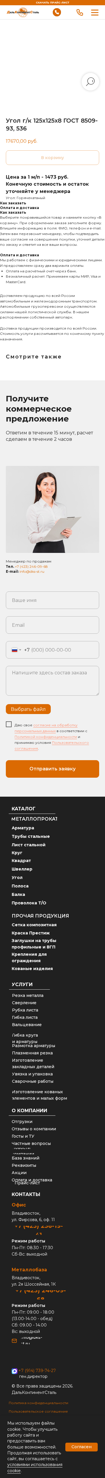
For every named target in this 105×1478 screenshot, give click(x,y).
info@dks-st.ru (32, 571)
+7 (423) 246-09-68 (31, 566)
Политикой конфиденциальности (46, 736)
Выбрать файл (28, 709)
